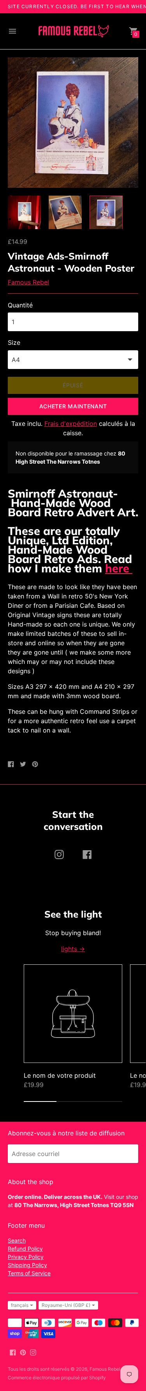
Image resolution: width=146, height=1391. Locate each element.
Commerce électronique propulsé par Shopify (57, 1377)
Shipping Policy (27, 1265)
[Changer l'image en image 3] (106, 213)
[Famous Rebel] (73, 31)
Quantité (20, 305)
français (19, 1305)
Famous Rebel (28, 282)
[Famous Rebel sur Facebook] (13, 1352)
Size (14, 342)
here (118, 568)
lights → (73, 948)
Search (17, 1240)
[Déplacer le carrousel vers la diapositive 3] (106, 1101)
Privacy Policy (26, 1256)
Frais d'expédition (70, 423)
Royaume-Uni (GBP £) (66, 1305)
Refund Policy (25, 1248)
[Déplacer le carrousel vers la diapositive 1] (40, 1101)
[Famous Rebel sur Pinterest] (23, 1352)
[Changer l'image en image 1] (24, 212)
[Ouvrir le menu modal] (12, 31)
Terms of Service (29, 1273)
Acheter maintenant (73, 406)
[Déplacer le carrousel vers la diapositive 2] (72, 1101)
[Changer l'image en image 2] (65, 212)
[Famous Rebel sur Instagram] (33, 1352)
